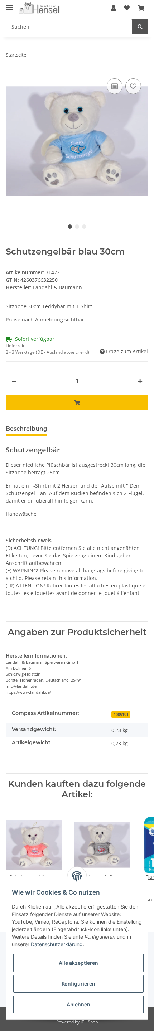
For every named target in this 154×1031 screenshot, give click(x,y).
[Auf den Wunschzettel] (133, 86)
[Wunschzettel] (127, 8)
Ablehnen (78, 1004)
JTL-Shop (89, 1022)
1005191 (121, 714)
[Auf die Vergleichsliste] (114, 86)
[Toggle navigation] (9, 4)
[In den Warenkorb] (77, 402)
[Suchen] (140, 26)
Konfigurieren (78, 984)
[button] (113, 8)
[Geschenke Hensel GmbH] (39, 8)
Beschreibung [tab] (26, 428)
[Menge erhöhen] (140, 381)
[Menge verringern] (14, 381)
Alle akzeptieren (78, 963)
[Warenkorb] (141, 8)
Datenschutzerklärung (57, 944)
